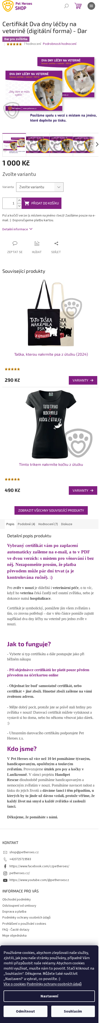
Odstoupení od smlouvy (19, 905)
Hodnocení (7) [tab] (48, 524)
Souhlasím (73, 1011)
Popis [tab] (10, 524)
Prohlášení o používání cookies (24, 923)
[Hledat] (66, 6)
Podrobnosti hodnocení (59, 44)
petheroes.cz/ (19, 873)
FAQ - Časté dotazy (15, 929)
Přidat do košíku (45, 203)
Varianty (80, 380)
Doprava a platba (14, 911)
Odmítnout (25, 1011)
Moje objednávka (14, 935)
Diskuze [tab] (66, 524)
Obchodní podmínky (16, 899)
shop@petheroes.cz (24, 852)
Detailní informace (15, 229)
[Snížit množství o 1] (19, 206)
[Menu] (91, 6)
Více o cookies (15, 984)
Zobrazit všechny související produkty (51, 510)
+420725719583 (20, 859)
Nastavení (49, 996)
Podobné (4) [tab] (26, 524)
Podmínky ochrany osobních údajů (54, 984)
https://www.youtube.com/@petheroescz (39, 880)
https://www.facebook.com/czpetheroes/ (39, 866)
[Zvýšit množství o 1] (19, 200)
